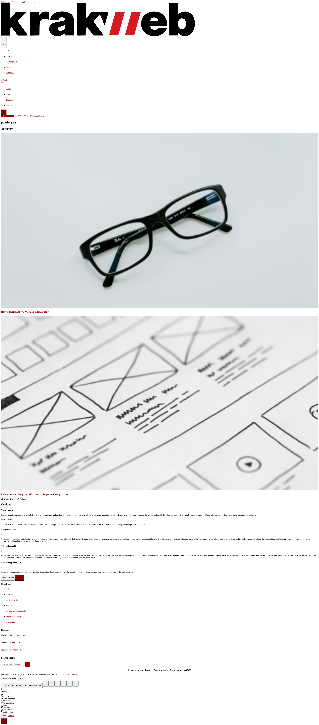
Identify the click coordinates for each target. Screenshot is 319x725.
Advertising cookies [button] (9, 546)
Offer (8, 589)
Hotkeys (11, 716)
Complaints (10, 622)
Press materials (12, 600)
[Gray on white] (58, 684)
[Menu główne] (3, 39)
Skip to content (18, 2)
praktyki (23, 499)
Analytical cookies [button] (8, 529)
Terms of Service (66, 674)
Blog (7, 499)
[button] (159, 81)
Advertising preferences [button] (11, 563)
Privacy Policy (50, 674)
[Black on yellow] (70, 684)
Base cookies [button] (6, 520)
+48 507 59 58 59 (20, 635)
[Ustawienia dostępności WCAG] (3, 112)
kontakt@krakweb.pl (15, 650)
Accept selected (8, 578)
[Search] (27, 664)
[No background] (76, 684)
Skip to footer (29, 2)
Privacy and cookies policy (16, 611)
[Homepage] (2, 499)
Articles (14, 499)
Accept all (19, 578)
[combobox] (12, 664)
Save (4, 721)
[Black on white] (64, 684)
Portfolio (9, 594)
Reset (4, 716)
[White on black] (52, 684)
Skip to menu (6, 2)
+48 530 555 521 (15, 642)
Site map (9, 605)
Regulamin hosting (13, 616)
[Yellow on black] (46, 684)
